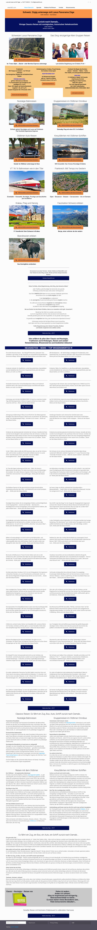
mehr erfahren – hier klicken (48, 14)
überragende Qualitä (33, 775)
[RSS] (90, 2)
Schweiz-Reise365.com (48, 278)
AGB (73, 923)
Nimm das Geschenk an (48, 83)
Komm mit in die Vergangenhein (19, 94)
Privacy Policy (54, 923)
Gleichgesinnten (70, 722)
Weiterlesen (28, 360)
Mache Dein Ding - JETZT (48, 915)
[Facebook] (88, 2)
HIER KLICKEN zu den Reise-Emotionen (28, 59)
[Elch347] (27, 249)
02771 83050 (14, 927)
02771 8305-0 (26, 2)
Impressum (31, 923)
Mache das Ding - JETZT (48, 333)
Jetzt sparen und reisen (77, 93)
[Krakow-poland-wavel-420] (27, 216)
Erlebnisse (33, 821)
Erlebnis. (83, 809)
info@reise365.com (37, 2)
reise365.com (11, 7)
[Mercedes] (27, 148)
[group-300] (70, 48)
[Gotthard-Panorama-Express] (27, 48)
